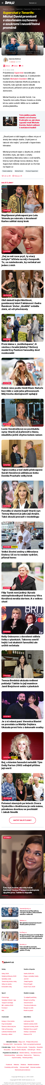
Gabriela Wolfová (15, 59)
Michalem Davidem (18, 79)
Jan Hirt (26, 979)
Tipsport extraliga (7, 1002)
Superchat (18, 73)
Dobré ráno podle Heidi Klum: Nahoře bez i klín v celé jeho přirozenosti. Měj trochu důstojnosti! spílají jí (22, 391)
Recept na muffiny (29, 1000)
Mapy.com (22, 1042)
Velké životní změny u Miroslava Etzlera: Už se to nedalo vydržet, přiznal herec (19, 554)
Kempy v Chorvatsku (8, 1021)
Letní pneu (19, 1055)
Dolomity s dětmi (7, 1034)
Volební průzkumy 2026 (9, 976)
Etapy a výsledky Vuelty (31, 976)
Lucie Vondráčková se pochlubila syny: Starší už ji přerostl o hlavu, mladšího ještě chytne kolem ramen (21, 432)
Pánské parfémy (27, 1057)
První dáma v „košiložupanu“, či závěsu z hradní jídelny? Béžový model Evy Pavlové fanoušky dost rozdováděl (20, 348)
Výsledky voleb (6, 979)
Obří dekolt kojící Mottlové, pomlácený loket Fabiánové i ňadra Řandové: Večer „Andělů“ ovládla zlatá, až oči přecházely (21, 304)
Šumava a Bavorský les (9, 1026)
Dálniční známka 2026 (30, 1024)
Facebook (9, 1064)
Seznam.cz (32, 3)
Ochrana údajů (24, 1067)
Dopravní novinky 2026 (31, 1026)
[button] (22, 44)
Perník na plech (28, 1010)
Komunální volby (7, 986)
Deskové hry (28, 1055)
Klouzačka (7, 1049)
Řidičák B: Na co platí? (30, 1029)
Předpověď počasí (32, 1042)
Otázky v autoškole (30, 1031)
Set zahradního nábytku (19, 1049)
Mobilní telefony (24, 1052)
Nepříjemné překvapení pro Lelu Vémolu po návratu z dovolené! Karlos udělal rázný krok (19, 218)
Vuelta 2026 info (29, 973)
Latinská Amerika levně (9, 1031)
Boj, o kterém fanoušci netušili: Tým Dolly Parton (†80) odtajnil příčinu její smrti (21, 765)
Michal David (19, 171)
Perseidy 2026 (8, 1044)
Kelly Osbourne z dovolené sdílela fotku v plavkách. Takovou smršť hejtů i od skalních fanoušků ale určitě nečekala (20, 641)
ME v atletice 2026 (7, 1005)
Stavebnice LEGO (36, 1052)
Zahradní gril (31, 1049)
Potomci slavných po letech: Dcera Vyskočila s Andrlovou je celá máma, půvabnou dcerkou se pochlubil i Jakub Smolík (22, 808)
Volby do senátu (7, 984)
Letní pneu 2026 (29, 1021)
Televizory (36, 1055)
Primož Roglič (28, 984)
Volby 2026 (5, 973)
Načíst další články (22, 820)
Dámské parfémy (9, 1055)
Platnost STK (28, 1034)
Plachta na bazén (22, 1047)
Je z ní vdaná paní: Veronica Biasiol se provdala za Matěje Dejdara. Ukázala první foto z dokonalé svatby (22, 724)
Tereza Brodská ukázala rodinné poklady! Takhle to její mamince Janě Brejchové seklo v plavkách (20, 683)
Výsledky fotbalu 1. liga (9, 1000)
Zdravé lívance (28, 1002)
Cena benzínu (18, 1044)
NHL (3, 1010)
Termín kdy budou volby (9, 981)
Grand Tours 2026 (29, 986)
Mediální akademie (33, 1064)
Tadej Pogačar (28, 981)
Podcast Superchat (32, 171)
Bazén (13, 1047)
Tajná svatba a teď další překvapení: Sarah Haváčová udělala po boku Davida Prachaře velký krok (22, 472)
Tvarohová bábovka (30, 1005)
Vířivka (38, 1049)
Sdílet (16, 66)
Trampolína (31, 1047)
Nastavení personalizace (22, 1070)
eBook (8, 66)
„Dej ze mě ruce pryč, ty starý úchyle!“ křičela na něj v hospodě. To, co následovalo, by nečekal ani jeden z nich (20, 261)
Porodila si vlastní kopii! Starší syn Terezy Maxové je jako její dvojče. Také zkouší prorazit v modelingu (20, 513)
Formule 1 (5, 1008)
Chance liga (5, 997)
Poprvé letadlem (7, 1024)
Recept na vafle (28, 1008)
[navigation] (2, 3)
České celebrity (7, 171)
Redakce (23, 1064)
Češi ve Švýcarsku (7, 1029)
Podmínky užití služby (11, 1067)
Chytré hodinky (16, 1057)
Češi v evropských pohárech (32, 1044)
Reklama (16, 1064)
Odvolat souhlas (35, 1067)
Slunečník (40, 1047)
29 (22, 66)
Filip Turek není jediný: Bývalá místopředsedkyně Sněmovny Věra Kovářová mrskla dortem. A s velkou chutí (21, 597)
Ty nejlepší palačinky (30, 997)
